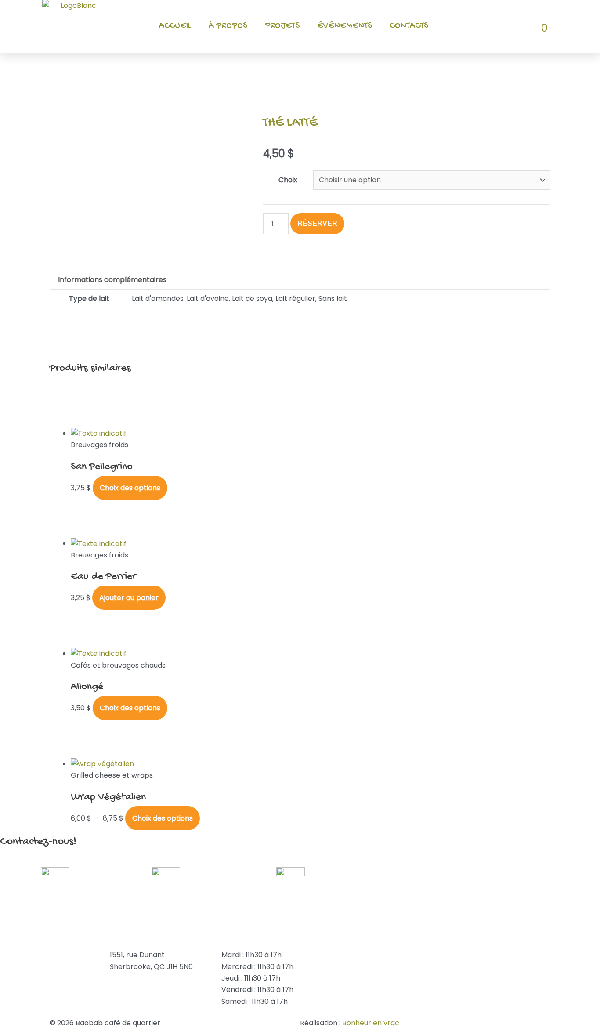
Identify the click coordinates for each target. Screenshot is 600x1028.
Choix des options (130, 488)
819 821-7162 (21, 955)
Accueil (175, 26)
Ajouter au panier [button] (129, 598)
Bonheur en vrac (370, 1023)
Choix (287, 180)
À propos (228, 26)
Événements (344, 26)
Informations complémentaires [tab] (112, 280)
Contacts (409, 26)
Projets (282, 26)
